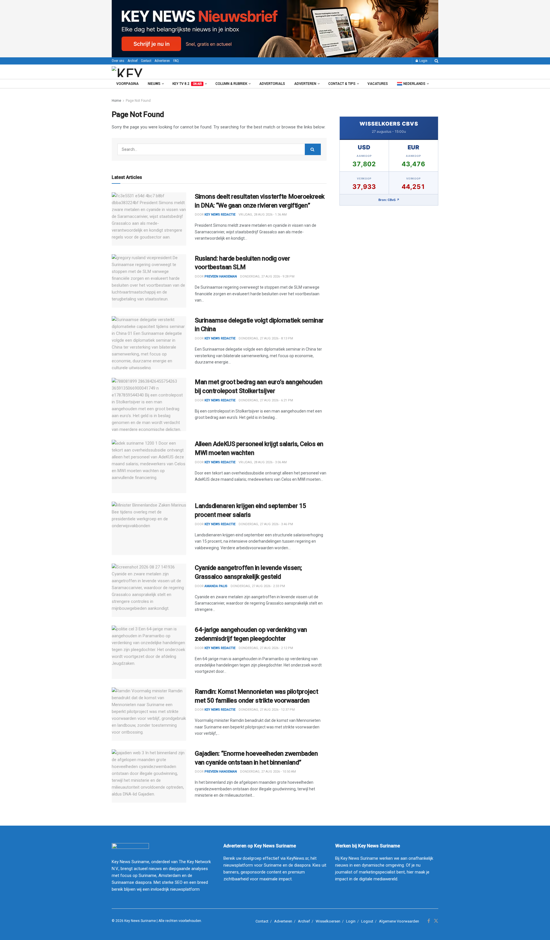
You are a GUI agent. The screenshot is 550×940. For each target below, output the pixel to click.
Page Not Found (138, 101)
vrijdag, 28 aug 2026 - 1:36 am (263, 214)
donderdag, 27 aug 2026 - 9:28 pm (267, 276)
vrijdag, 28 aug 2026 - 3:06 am (263, 462)
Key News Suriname (140, 921)
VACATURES (378, 84)
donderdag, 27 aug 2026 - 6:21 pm (266, 400)
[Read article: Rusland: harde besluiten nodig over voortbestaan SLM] (149, 281)
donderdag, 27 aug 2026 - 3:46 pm (266, 524)
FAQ (176, 61)
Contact (146, 61)
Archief (133, 61)
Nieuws (154, 84)
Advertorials (272, 84)
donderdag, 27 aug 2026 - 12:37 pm (267, 710)
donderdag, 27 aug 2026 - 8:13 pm (266, 338)
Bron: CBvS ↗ (389, 200)
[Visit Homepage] (143, 71)
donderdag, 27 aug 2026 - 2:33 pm (258, 586)
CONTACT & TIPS (341, 84)
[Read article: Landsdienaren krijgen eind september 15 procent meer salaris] (149, 528)
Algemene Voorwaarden (399, 921)
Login (423, 61)
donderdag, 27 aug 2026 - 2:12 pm (266, 648)
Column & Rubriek (231, 84)
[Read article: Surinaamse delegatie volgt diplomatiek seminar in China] (149, 343)
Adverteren (162, 61)
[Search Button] (436, 61)
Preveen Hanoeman (221, 276)
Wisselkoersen (328, 921)
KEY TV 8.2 (187, 84)
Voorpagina (127, 84)
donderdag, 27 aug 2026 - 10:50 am (268, 771)
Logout (367, 921)
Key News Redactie (220, 338)
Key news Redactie (220, 214)
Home (116, 101)
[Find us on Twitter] (436, 921)
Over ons (118, 61)
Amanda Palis (216, 586)
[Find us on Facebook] (428, 921)
